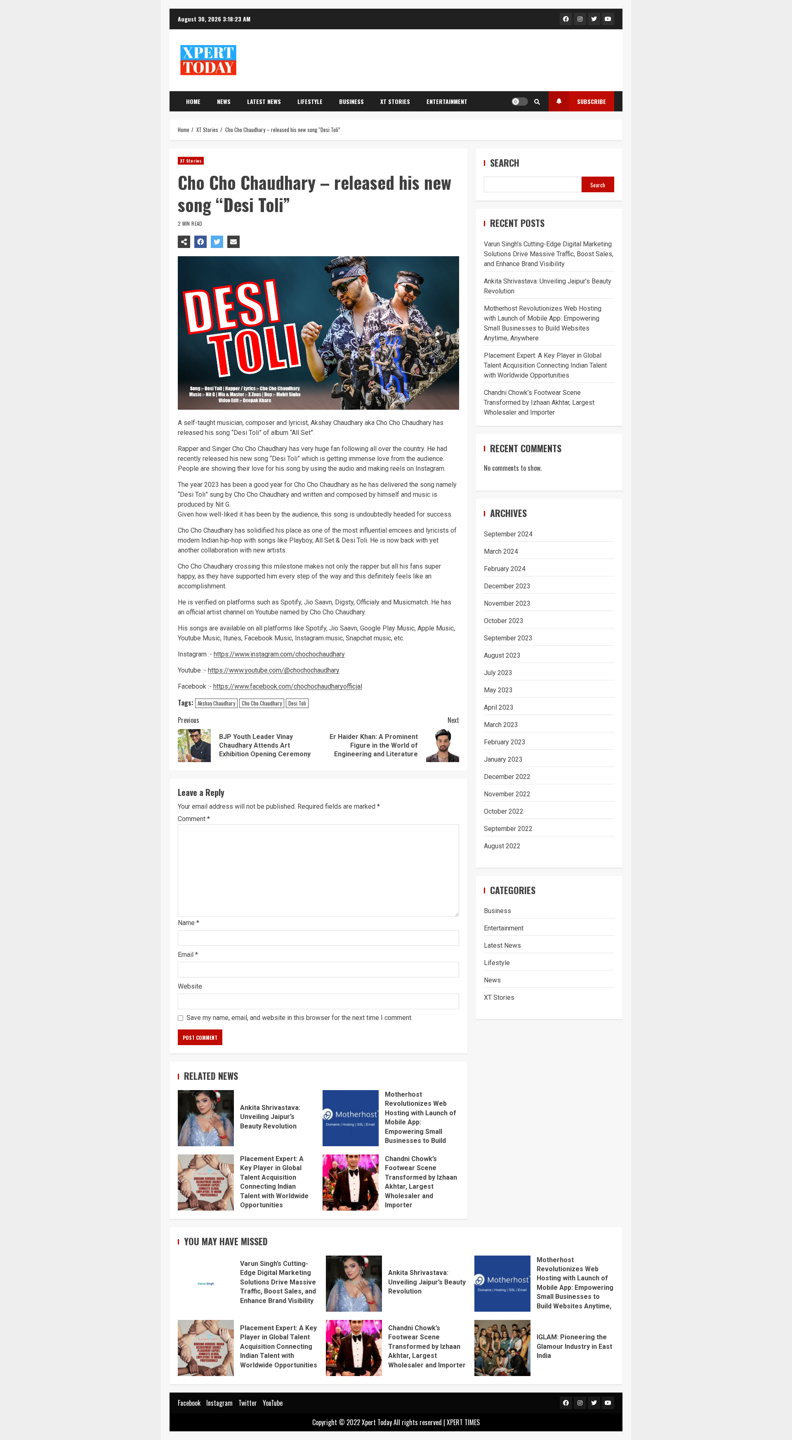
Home (193, 101)
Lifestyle (310, 101)
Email (188, 954)
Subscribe (591, 101)
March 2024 (501, 551)
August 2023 (502, 655)
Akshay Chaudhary (216, 703)
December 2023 (507, 586)
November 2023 (507, 603)
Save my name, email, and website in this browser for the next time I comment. (299, 1018)
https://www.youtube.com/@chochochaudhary (273, 670)
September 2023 (508, 638)
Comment (194, 819)
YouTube (273, 1403)
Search (504, 163)
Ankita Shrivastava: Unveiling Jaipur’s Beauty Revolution (206, 1118)
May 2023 (498, 690)
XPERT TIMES (463, 1422)
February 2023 (505, 742)
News (224, 101)
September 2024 (508, 534)
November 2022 (507, 794)
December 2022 (507, 777)
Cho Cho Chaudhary (262, 703)
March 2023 (501, 725)
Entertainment (447, 101)
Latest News (264, 101)
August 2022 (502, 846)
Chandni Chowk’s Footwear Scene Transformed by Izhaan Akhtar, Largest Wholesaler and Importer (351, 1182)
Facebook (189, 1403)
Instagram (219, 1403)
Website (190, 986)
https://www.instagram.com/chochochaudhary (279, 654)
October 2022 (503, 811)
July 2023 (498, 673)
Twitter (247, 1403)
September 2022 (508, 829)
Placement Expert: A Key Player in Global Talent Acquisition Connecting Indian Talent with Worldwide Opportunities (206, 1182)
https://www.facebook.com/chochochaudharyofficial (287, 686)
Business (351, 101)
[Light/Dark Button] (520, 101)
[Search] (537, 101)
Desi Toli (297, 703)
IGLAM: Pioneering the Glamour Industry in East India (502, 1348)
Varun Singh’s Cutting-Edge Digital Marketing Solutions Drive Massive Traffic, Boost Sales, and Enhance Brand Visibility (548, 254)
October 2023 (503, 621)
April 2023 (499, 707)
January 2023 (503, 759)
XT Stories (395, 101)
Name (188, 923)
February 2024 (505, 569)
